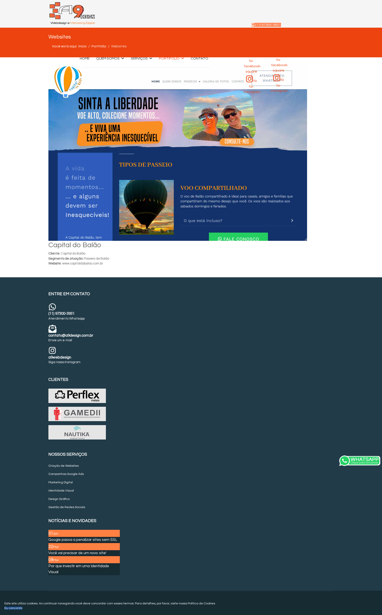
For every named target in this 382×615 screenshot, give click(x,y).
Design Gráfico (59, 499)
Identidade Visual (61, 490)
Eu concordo (13, 608)
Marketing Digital (60, 482)
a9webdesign (59, 357)
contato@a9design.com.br (70, 335)
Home (85, 58)
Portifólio (169, 58)
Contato (199, 58)
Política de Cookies (201, 603)
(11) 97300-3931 (267, 25)
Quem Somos (108, 58)
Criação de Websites (63, 465)
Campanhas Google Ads (66, 474)
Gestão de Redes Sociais (66, 507)
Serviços (139, 58)
